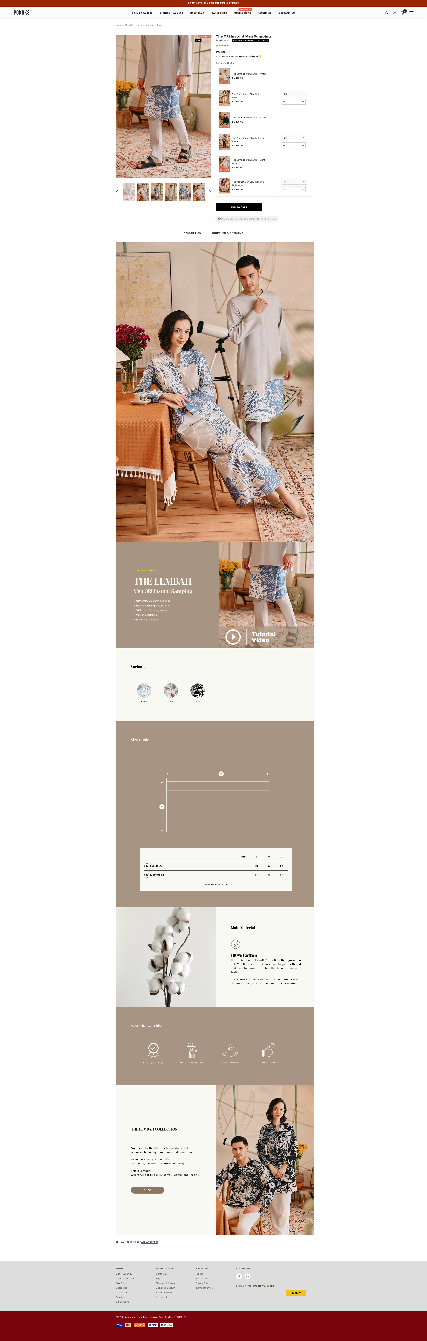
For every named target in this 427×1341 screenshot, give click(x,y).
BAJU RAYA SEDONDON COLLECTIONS (213, 3)
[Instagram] (248, 1276)
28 (281, 865)
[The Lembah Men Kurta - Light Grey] (224, 164)
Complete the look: (226, 63)
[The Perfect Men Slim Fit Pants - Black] (224, 142)
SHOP (147, 1190)
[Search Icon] (386, 12)
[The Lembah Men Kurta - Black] (224, 120)
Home (119, 25)
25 (269, 865)
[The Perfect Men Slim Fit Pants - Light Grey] (224, 186)
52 (256, 875)
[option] (163, 106)
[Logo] (33, 12)
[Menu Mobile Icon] (411, 13)
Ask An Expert (149, 1242)
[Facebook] (239, 1276)
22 (256, 865)
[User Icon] (395, 12)
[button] (222, 45)
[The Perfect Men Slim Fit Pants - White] (224, 98)
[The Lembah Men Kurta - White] (224, 76)
